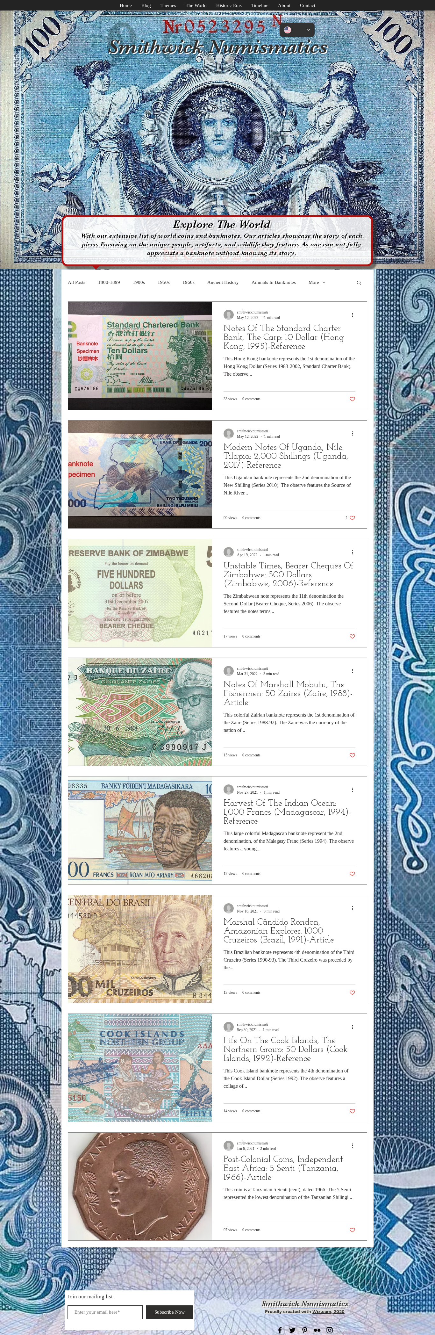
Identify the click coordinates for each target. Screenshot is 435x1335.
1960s (188, 282)
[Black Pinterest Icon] (305, 1330)
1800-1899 (109, 282)
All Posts (76, 282)
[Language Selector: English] (297, 30)
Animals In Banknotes (274, 282)
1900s (139, 282)
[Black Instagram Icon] (329, 1330)
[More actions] (354, 315)
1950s (164, 282)
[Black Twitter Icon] (292, 1330)
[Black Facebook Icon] (280, 1330)
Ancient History (223, 282)
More (314, 282)
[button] (359, 283)
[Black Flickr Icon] (317, 1330)
